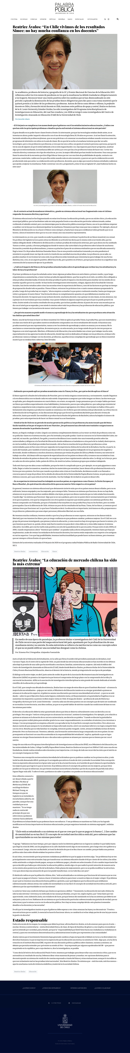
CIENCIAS (33, 19)
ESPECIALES (79, 19)
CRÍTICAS (52, 19)
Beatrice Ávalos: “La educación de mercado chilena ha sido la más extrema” (65, 561)
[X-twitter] (105, 19)
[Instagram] (108, 19)
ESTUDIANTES (93, 19)
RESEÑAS (61, 19)
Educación (45, 551)
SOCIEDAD (24, 19)
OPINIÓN (43, 19)
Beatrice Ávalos (19, 551)
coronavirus (33, 551)
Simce (54, 551)
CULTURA (14, 19)
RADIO (70, 19)
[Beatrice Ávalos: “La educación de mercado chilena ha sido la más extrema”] (65, 602)
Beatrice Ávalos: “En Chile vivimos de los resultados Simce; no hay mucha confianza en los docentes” (59, 28)
